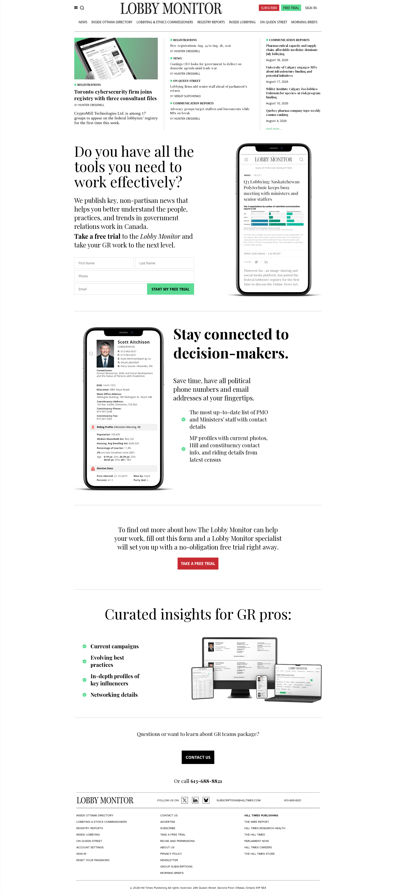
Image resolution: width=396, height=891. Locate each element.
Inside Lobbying (242, 22)
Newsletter (169, 860)
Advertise (167, 822)
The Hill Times (254, 834)
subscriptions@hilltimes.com (238, 800)
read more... (274, 128)
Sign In (311, 8)
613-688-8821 (292, 800)
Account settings (90, 847)
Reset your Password (93, 860)
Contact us (198, 757)
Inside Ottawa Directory (111, 22)
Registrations (89, 84)
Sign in (81, 854)
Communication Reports (193, 103)
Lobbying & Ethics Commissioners (165, 22)
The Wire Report (256, 822)
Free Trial (291, 8)
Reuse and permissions (177, 841)
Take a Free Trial (172, 834)
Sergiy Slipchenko (187, 96)
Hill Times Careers (258, 847)
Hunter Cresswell (91, 105)
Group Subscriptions (176, 866)
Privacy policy (171, 854)
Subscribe (269, 8)
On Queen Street (273, 22)
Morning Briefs (304, 22)
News (83, 22)
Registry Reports (211, 22)
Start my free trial (171, 289)
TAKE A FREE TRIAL (198, 563)
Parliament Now (256, 841)
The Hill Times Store (259, 854)
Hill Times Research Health (264, 828)
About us (167, 847)
